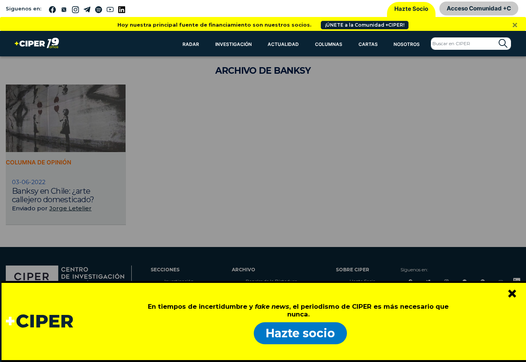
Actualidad (283, 44)
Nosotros (407, 44)
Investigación (233, 44)
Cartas (368, 44)
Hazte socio (300, 333)
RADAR (191, 44)
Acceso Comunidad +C (479, 8)
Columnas (328, 44)
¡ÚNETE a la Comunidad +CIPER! (364, 25)
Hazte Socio (411, 8)
